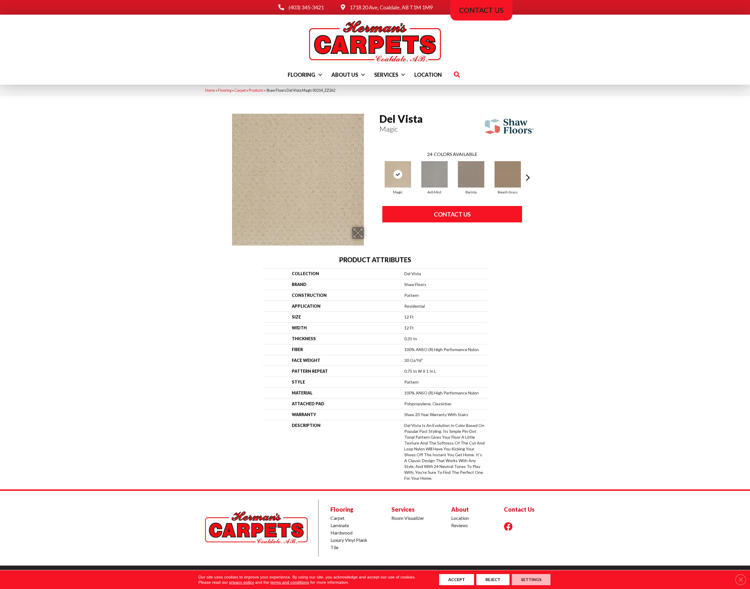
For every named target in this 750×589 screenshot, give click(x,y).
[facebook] (508, 526)
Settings (531, 579)
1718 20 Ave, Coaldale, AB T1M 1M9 (391, 7)
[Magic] (397, 174)
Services (386, 75)
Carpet (240, 90)
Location (428, 75)
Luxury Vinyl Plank (348, 540)
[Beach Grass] (507, 174)
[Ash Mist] (434, 174)
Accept (456, 579)
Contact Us (452, 214)
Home (210, 90)
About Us (344, 75)
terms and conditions (289, 582)
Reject (492, 579)
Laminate (339, 525)
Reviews (459, 525)
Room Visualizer (407, 518)
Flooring (301, 75)
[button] (320, 74)
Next (528, 168)
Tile (334, 547)
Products (256, 90)
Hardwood (341, 532)
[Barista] (471, 174)
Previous (376, 168)
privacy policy (241, 582)
